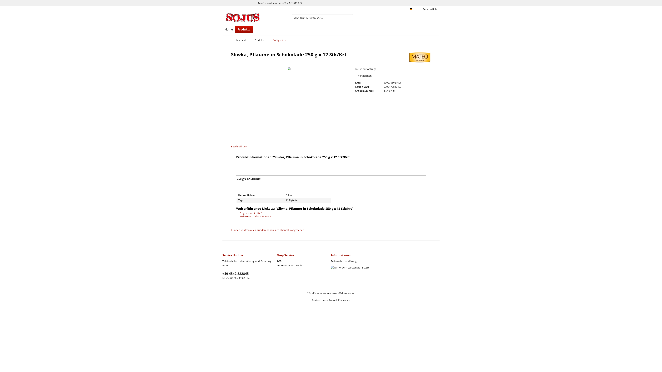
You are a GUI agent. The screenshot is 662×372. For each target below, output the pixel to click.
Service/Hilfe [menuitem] (430, 9)
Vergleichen (364, 75)
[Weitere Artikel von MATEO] (420, 58)
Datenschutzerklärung (344, 261)
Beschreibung (239, 146)
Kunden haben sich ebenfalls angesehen (280, 230)
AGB (279, 261)
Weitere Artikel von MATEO (255, 216)
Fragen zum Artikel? (250, 213)
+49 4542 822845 (235, 273)
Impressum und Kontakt (291, 265)
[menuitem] (322, 19)
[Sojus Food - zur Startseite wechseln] (243, 17)
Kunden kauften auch (243, 230)
